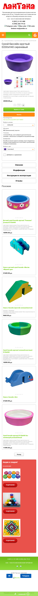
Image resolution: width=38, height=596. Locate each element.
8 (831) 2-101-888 (18, 21)
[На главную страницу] (19, 6)
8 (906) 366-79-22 (18, 24)
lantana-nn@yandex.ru (19, 28)
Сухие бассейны (9, 40)
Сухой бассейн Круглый (21, 40)
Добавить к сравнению (14, 155)
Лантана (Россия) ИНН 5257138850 (13, 119)
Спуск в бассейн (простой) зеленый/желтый (17, 308)
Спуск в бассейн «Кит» (10, 397)
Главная (3, 40)
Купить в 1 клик (19, 109)
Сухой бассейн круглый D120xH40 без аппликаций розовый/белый (15, 437)
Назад (19, 454)
